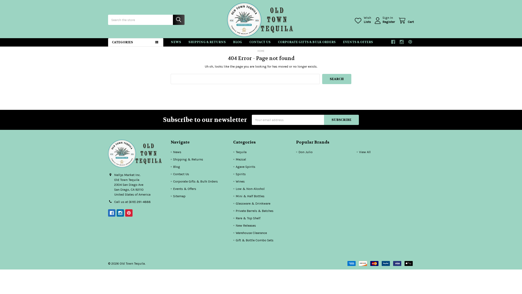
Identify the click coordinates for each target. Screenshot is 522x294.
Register (389, 22)
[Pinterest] (410, 42)
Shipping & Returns (207, 42)
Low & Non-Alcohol (250, 189)
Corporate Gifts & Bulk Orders (307, 42)
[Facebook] (393, 42)
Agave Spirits (245, 167)
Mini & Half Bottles (250, 196)
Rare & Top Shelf (248, 218)
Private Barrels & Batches (254, 211)
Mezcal (241, 159)
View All (365, 152)
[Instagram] (401, 42)
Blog (237, 42)
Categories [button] (122, 42)
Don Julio (306, 152)
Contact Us (260, 42)
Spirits (241, 174)
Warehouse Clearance (251, 233)
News (176, 42)
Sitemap (179, 196)
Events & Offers (358, 42)
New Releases (246, 225)
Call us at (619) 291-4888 (132, 202)
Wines (240, 181)
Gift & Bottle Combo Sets (254, 240)
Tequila (241, 152)
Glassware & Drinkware (253, 203)
